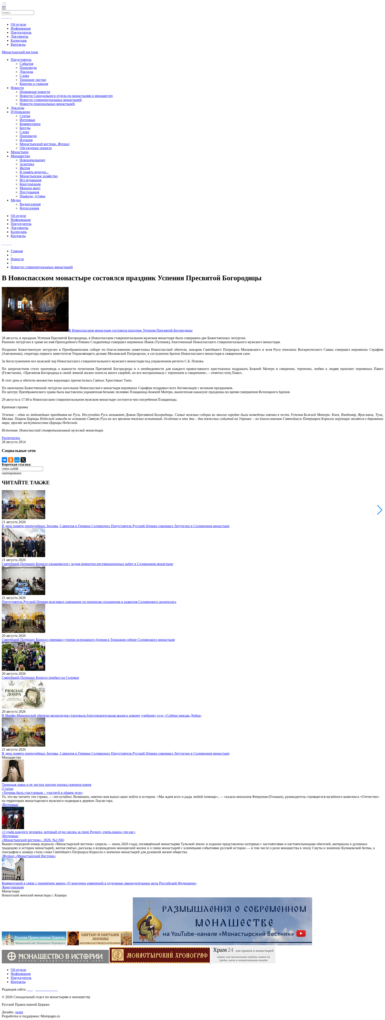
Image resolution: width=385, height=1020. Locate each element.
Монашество (20, 156)
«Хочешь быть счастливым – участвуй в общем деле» (42, 793)
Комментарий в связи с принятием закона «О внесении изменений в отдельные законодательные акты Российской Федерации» (99, 883)
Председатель (21, 32)
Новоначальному (32, 160)
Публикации (20, 112)
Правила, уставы (32, 196)
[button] (380, 510)
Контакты (18, 44)
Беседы (25, 128)
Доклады (26, 72)
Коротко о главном (34, 84)
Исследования (30, 180)
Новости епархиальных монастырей (47, 104)
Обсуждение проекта (36, 148)
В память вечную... (34, 172)
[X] (23, 460)
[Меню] (4, 8)
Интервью (27, 120)
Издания (26, 140)
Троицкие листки (33, 80)
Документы (19, 36)
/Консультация (13, 887)
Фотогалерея (29, 208)
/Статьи (7, 789)
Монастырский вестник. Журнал (45, 144)
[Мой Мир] (17, 460)
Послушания (29, 192)
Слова (24, 76)
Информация (21, 28)
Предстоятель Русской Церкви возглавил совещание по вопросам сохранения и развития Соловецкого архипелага (89, 602)
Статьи (25, 116)
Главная (17, 251)
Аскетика (27, 164)
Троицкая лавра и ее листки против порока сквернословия (46, 785)
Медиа (16, 200)
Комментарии (30, 124)
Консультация (30, 184)
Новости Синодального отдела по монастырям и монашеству (66, 96)
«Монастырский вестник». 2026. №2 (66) (33, 840)
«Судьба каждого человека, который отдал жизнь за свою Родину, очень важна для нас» (68, 832)
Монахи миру (30, 188)
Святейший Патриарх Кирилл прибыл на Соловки (40, 677)
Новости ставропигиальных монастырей (51, 100)
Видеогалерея (30, 204)
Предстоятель (21, 60)
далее (19, 1012)
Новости (17, 88)
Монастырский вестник (20, 52)
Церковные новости (35, 92)
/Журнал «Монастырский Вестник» (29, 856)
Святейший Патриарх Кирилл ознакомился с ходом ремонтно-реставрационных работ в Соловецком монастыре (87, 564)
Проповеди (28, 68)
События (26, 64)
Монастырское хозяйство (39, 176)
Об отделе (18, 24)
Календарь (19, 40)
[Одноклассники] (10, 460)
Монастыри (20, 152)
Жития (25, 168)
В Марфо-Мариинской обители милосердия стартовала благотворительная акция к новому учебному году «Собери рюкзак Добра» (102, 715)
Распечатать (11, 438)
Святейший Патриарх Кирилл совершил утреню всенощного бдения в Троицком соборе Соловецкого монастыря (88, 640)
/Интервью (10, 805)
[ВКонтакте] (4, 460)
